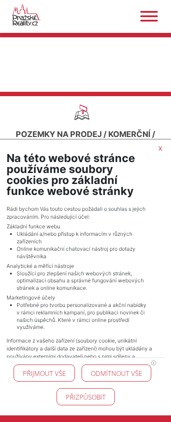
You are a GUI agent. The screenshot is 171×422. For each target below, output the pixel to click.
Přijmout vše (44, 373)
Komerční (129, 134)
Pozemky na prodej (59, 134)
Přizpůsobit (86, 397)
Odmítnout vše (116, 373)
